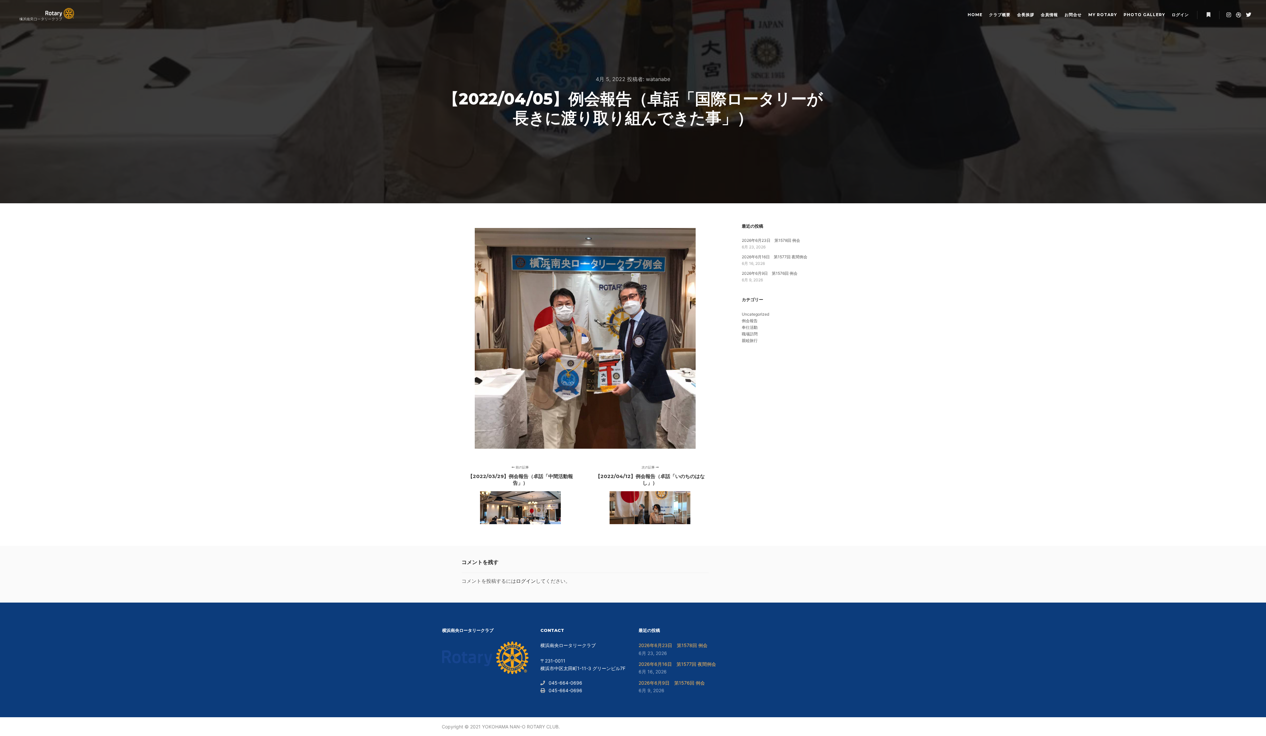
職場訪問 (750, 333)
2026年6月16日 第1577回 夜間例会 (774, 256)
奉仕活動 (750, 327)
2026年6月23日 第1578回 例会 (771, 240)
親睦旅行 (750, 340)
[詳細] (1208, 15)
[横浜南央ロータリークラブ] (46, 15)
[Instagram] (1228, 15)
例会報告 (750, 320)
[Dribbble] (1238, 15)
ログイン (526, 581)
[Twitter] (1248, 15)
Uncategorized (755, 314)
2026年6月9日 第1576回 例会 (770, 273)
